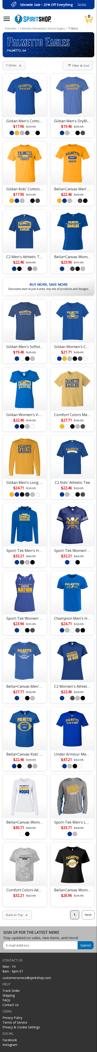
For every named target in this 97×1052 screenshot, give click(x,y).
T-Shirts (14, 65)
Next (88, 915)
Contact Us (10, 1005)
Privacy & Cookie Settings (21, 1027)
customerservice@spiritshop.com (26, 978)
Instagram (9, 1045)
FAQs (6, 1000)
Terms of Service (14, 1022)
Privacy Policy (12, 1018)
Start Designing (25, 108)
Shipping (8, 995)
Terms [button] (81, 4)
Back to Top (17, 915)
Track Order (11, 990)
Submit (85, 945)
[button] (6, 19)
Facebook (9, 1040)
